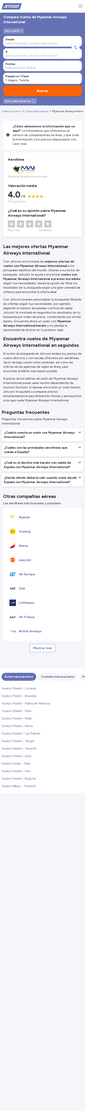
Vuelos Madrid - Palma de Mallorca (26, 703)
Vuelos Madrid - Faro (16, 771)
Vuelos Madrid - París (16, 711)
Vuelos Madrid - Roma (17, 726)
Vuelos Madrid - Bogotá (18, 778)
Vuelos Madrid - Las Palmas (21, 733)
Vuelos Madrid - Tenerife (19, 748)
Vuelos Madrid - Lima (16, 756)
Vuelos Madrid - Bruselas (19, 696)
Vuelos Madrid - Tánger (18, 741)
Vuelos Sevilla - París (16, 763)
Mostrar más (42, 648)
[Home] (12, 6)
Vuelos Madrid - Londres (19, 688)
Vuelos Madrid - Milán (17, 718)
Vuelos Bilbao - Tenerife (19, 786)
